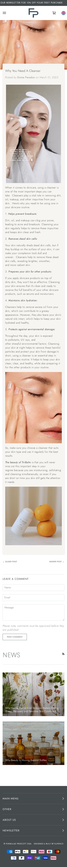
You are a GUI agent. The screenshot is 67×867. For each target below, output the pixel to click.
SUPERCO (58, 844)
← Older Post (10, 561)
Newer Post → (56, 561)
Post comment (15, 637)
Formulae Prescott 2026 (19, 844)
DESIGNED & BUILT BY (44, 844)
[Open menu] (5, 13)
